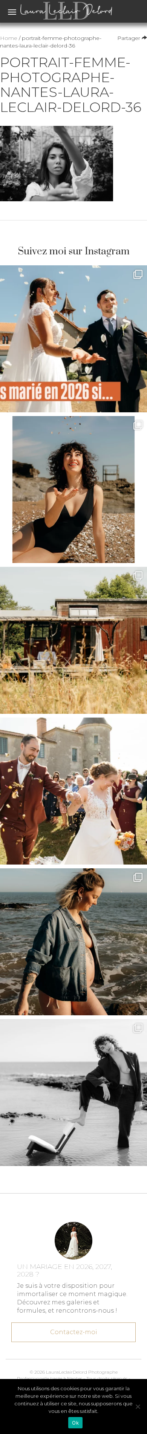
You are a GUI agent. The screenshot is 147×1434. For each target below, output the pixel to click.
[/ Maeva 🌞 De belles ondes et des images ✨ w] (73, 489)
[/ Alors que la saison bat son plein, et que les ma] (73, 338)
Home (8, 38)
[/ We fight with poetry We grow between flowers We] (73, 1092)
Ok (75, 1423)
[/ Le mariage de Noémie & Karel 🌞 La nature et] (73, 640)
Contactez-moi (73, 1332)
